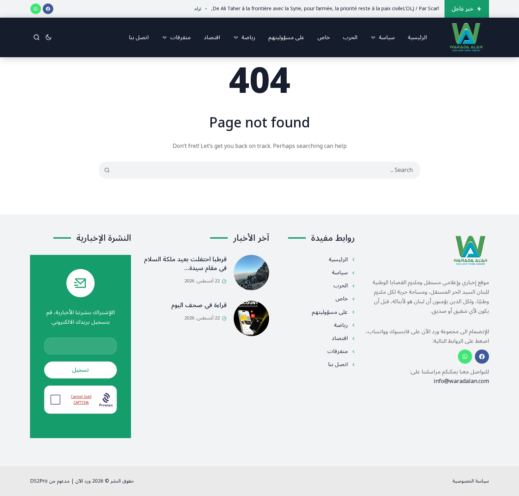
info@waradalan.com (461, 381)
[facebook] (48, 9)
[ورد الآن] (466, 37)
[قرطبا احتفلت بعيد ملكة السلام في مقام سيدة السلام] (251, 272)
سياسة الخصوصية (470, 481)
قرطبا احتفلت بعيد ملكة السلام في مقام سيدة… (185, 263)
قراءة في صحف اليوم (199, 305)
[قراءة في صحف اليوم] (251, 318)
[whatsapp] (35, 9)
